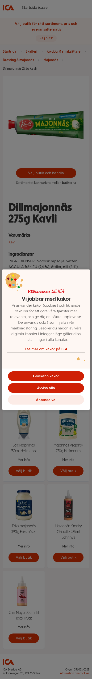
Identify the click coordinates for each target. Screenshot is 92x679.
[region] (46, 339)
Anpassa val (46, 399)
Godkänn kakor (46, 376)
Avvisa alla (46, 388)
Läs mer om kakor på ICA (46, 349)
